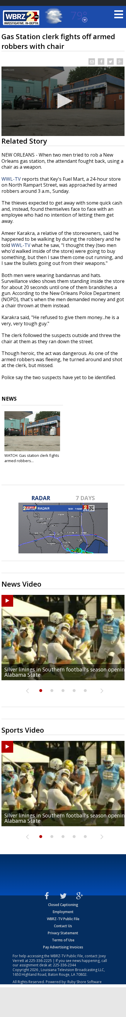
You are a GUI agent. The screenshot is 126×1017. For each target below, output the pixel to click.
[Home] (22, 17)
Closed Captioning (63, 904)
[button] (63, 100)
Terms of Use (63, 940)
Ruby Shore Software (84, 981)
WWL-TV (11, 179)
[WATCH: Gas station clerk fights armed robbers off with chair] (32, 431)
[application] (63, 101)
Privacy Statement (63, 932)
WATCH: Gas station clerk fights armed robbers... (31, 458)
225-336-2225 (40, 960)
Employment (63, 911)
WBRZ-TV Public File (63, 918)
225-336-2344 (64, 965)
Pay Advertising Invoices (63, 947)
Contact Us (63, 925)
